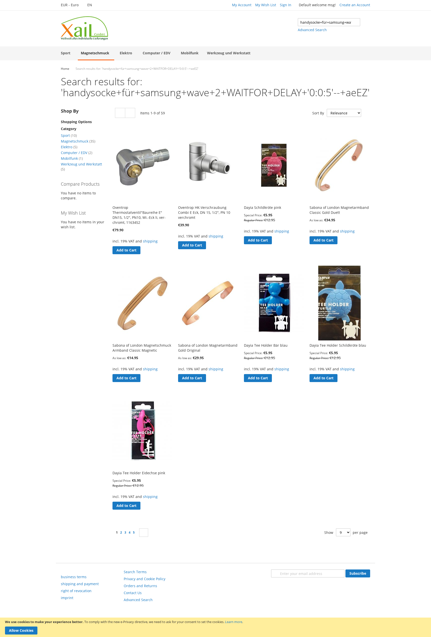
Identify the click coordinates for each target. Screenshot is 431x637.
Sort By (318, 113)
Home (65, 69)
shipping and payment (80, 583)
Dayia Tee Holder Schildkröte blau (338, 345)
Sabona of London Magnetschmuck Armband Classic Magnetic (141, 348)
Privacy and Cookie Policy (144, 578)
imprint (67, 597)
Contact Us (133, 592)
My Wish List (265, 4)
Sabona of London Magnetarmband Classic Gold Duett (339, 210)
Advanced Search (312, 29)
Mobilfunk (72, 158)
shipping (150, 241)
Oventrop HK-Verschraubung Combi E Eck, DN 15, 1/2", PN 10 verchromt (204, 212)
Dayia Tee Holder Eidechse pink (138, 473)
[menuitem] (66, 53)
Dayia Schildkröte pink (262, 207)
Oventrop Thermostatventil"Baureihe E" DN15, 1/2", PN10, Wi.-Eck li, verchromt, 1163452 (139, 215)
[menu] (215, 53)
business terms (74, 576)
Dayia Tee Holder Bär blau (266, 345)
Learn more (233, 622)
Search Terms (135, 571)
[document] (215, 627)
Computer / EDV (76, 152)
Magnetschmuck (78, 141)
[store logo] (84, 28)
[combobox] (329, 22)
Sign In (285, 4)
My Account (241, 4)
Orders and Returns (140, 585)
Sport (69, 135)
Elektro (69, 147)
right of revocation (76, 590)
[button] (72, 5)
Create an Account (354, 4)
